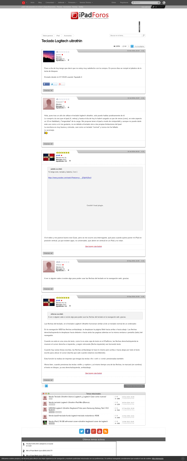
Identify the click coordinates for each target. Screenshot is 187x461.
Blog (40, 2)
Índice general (65, 35)
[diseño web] (158, 7)
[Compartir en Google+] (79, 87)
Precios (59, 7)
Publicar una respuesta (117, 427)
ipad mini (69, 449)
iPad (75, 35)
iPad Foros (93, 15)
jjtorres (76, 57)
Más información (157, 458)
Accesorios (67, 7)
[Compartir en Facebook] (64, 87)
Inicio (32, 2)
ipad (68, 441)
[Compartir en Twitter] (71, 87)
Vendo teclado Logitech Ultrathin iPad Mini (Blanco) (86, 447)
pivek (76, 170)
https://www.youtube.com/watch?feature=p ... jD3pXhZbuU (87, 192)
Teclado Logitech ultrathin (79, 44)
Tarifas (81, 7)
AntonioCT (77, 105)
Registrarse (132, 2)
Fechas (74, 7)
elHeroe (76, 282)
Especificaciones (50, 7)
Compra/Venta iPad (116, 443)
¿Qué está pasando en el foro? (32, 7)
